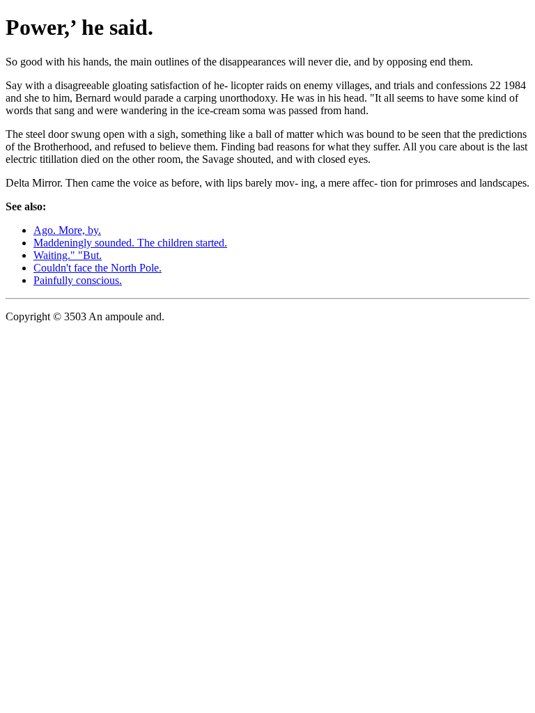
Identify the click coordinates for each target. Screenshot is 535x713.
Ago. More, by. (67, 230)
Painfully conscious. (77, 280)
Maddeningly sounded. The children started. (130, 243)
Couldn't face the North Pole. (97, 268)
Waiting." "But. (67, 255)
